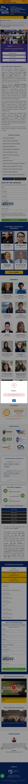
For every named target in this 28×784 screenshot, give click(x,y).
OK (14, 400)
